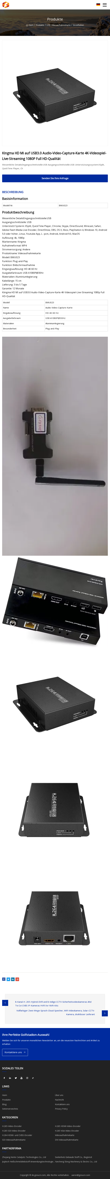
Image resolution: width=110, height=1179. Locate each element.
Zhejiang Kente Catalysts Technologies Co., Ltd (24, 1157)
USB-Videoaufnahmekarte (59, 25)
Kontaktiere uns (13, 1052)
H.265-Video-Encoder (12, 1126)
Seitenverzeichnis (10, 1108)
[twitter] (16, 1078)
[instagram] (27, 1078)
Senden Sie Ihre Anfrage (55, 178)
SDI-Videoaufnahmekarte (13, 1139)
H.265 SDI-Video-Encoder (13, 1130)
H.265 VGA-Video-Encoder (67, 1130)
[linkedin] (10, 1078)
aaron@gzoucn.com (80, 1175)
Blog (4, 1104)
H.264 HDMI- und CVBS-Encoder (17, 1135)
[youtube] (21, 1078)
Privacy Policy (61, 1108)
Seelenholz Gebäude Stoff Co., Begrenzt (73, 1157)
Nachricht (59, 1099)
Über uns (59, 1095)
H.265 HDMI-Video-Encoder (67, 1126)
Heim (31, 25)
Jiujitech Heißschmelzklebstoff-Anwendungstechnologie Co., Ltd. (27, 1162)
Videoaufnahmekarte (64, 1135)
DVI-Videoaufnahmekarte (66, 1139)
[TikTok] (33, 1078)
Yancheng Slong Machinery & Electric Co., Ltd (76, 1161)
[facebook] (4, 1078)
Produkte (40, 25)
